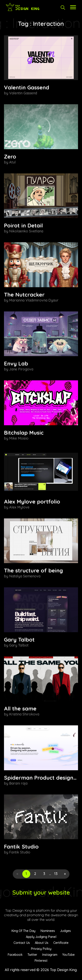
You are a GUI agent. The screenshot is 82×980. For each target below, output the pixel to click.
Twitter (32, 955)
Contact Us (22, 943)
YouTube (68, 955)
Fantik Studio (21, 846)
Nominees (47, 931)
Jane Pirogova (21, 369)
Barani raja (18, 783)
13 (56, 873)
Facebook (15, 955)
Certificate (60, 943)
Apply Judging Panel (41, 937)
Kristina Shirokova (24, 714)
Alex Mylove (19, 507)
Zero (10, 156)
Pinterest (41, 961)
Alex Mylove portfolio (32, 501)
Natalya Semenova (24, 576)
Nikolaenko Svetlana (26, 231)
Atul (12, 162)
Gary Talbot (19, 639)
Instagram (49, 955)
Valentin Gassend (26, 87)
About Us (41, 943)
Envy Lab (16, 363)
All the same (20, 708)
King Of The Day (23, 931)
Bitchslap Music (24, 432)
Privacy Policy (41, 949)
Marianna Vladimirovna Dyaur (34, 300)
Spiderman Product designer (41, 777)
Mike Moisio (18, 438)
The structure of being (33, 570)
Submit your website (41, 892)
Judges (65, 931)
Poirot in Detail (23, 225)
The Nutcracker (24, 294)
